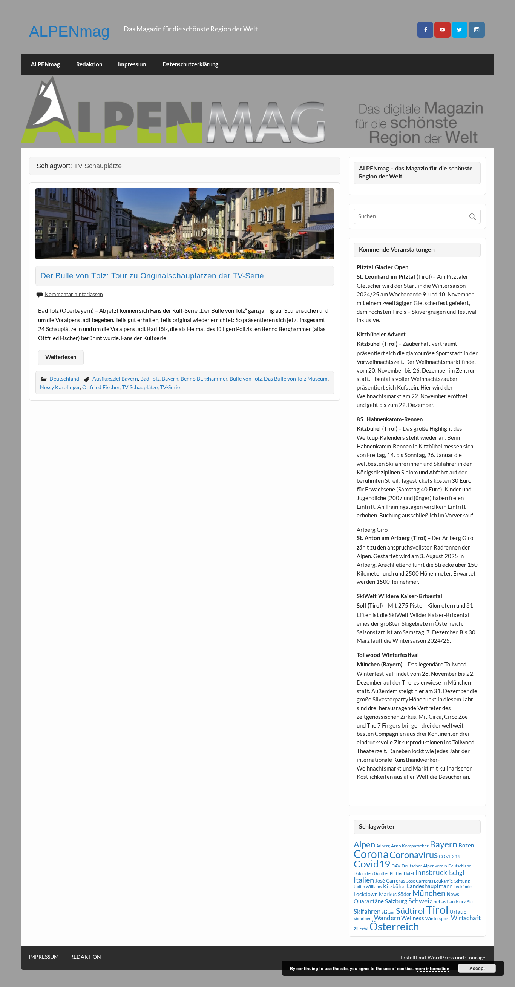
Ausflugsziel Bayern (115, 378)
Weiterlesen (60, 357)
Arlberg (383, 845)
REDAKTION (85, 956)
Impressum (132, 65)
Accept (477, 968)
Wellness (412, 918)
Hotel (409, 873)
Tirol (437, 909)
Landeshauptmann (429, 886)
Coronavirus (413, 854)
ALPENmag (69, 31)
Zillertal (361, 928)
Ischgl (456, 872)
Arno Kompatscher (410, 846)
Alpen (364, 844)
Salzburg (396, 900)
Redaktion (89, 65)
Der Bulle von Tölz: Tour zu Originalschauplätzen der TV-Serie (152, 275)
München (429, 893)
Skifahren (367, 911)
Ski (470, 901)
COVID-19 (449, 856)
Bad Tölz (149, 378)
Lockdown (366, 894)
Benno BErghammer (204, 378)
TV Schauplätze (140, 387)
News (453, 894)
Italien (364, 879)
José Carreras (390, 881)
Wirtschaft (466, 918)
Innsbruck (431, 872)
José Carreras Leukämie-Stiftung (438, 881)
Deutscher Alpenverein (424, 866)
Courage (475, 957)
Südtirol (410, 911)
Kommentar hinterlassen (74, 294)
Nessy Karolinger (60, 387)
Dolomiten (363, 873)
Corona (371, 854)
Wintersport (437, 918)
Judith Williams (368, 886)
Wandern (387, 918)
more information (432, 968)
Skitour (388, 912)
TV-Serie (170, 387)
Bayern (170, 378)
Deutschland (64, 378)
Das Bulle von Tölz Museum (296, 378)
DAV (395, 866)
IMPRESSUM (44, 956)
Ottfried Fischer (101, 387)
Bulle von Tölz (246, 378)
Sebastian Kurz (450, 901)
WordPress (441, 957)
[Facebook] (425, 30)
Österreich (394, 926)
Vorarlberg (363, 918)
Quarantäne (369, 901)
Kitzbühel (394, 886)
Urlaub (457, 911)
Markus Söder (395, 894)
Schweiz (420, 900)
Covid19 (372, 863)
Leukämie (463, 886)
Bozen (466, 845)
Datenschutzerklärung (190, 65)
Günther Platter (388, 873)
